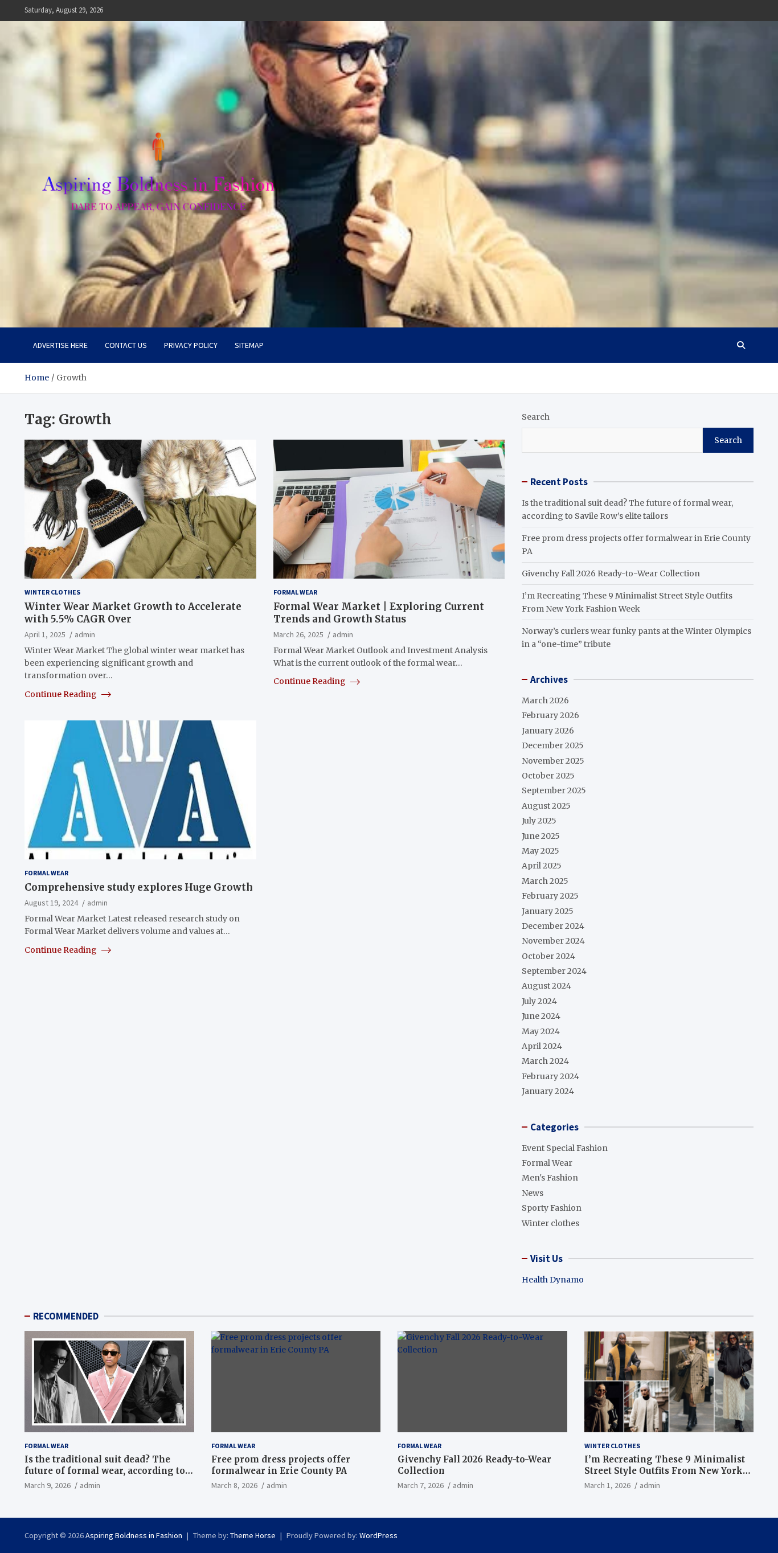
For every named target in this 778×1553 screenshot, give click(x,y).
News (532, 1193)
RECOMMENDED (66, 1316)
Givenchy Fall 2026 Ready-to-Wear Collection (611, 573)
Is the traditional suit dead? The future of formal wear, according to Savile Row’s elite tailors (104, 1470)
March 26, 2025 (298, 634)
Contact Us (126, 345)
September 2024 (554, 971)
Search (536, 417)
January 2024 (548, 1091)
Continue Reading (61, 694)
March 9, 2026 (47, 1485)
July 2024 (539, 1001)
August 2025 (546, 806)
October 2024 (548, 956)
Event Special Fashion (565, 1148)
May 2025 (540, 851)
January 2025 (548, 911)
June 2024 (541, 1016)
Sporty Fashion (552, 1208)
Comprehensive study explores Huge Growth (138, 887)
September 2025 (554, 790)
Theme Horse (253, 1535)
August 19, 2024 (51, 903)
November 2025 (553, 761)
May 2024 (541, 1031)
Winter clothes (52, 592)
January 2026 (548, 731)
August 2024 (546, 986)
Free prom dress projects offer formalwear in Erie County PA (280, 1465)
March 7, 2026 (421, 1485)
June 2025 (541, 836)
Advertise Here (60, 345)
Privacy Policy (191, 345)
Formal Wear (295, 592)
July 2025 (539, 821)
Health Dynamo (553, 1280)
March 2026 (545, 700)
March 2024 (545, 1061)
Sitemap (249, 345)
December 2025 (553, 745)
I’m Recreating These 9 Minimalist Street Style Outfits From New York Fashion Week (664, 1470)
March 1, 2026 (607, 1485)
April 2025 (542, 865)
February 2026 (550, 715)
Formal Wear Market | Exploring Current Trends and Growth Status (378, 612)
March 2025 (545, 881)
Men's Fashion (550, 1178)
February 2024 (550, 1076)
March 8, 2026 (234, 1485)
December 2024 (553, 926)
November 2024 (553, 941)
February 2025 (550, 896)
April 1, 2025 (44, 634)
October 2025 (548, 776)
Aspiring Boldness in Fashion (133, 1535)
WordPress (378, 1535)
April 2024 (542, 1046)
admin (85, 634)
